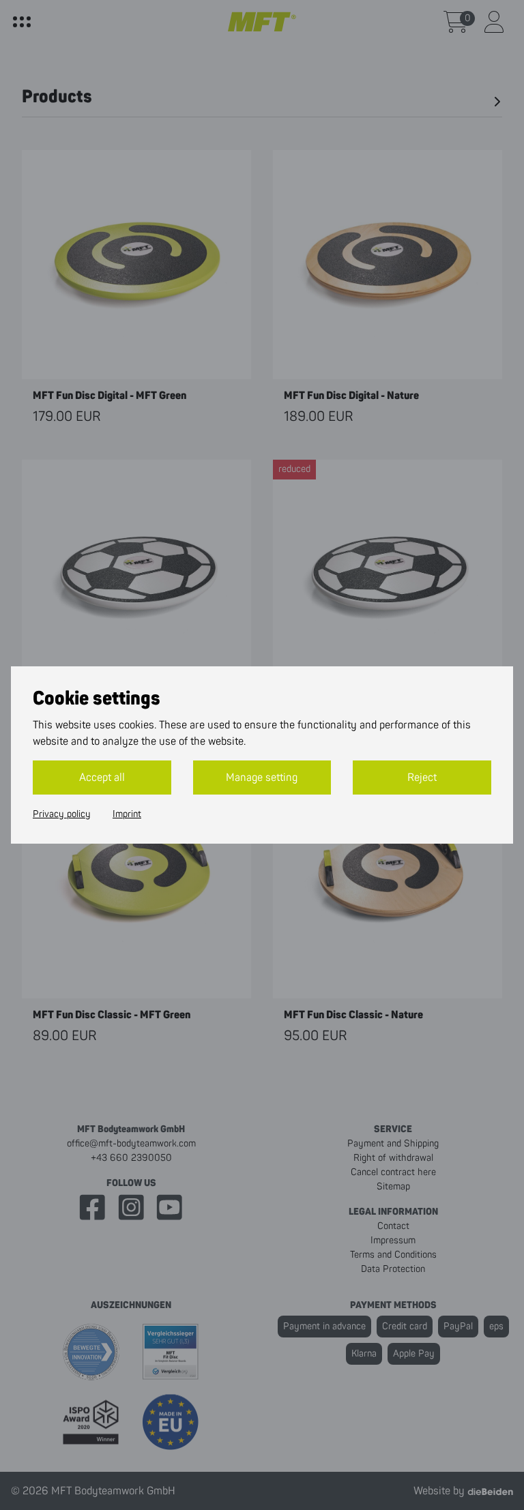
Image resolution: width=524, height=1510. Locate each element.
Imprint (127, 814)
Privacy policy (62, 814)
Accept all (102, 777)
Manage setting (261, 777)
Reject (422, 777)
